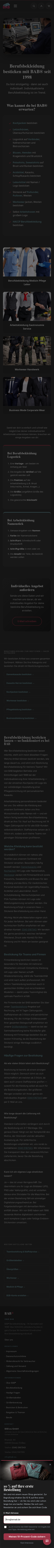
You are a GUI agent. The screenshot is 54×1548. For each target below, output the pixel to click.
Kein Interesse (27, 1543)
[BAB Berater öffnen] (47, 1541)
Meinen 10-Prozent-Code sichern (27, 1536)
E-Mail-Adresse (11, 1513)
